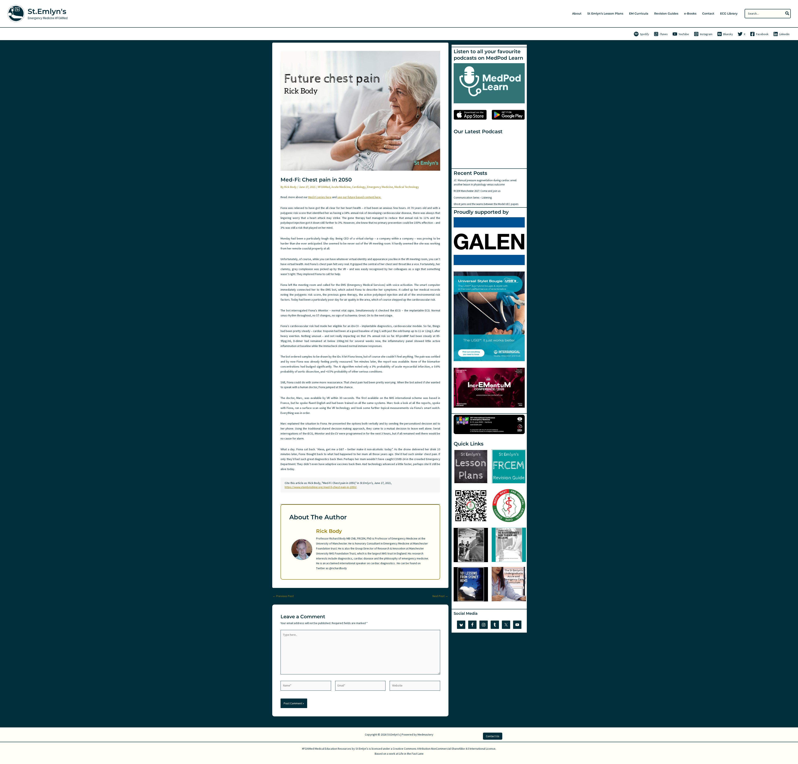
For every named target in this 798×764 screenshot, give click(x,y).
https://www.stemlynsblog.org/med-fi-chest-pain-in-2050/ (321, 487)
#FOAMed (324, 187)
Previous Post (283, 596)
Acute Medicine (341, 187)
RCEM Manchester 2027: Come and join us (477, 191)
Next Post (440, 596)
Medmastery (425, 734)
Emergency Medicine (380, 187)
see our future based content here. (359, 197)
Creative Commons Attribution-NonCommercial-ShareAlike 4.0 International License (444, 748)
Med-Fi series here (319, 197)
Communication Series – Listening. (473, 197)
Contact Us (492, 736)
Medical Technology (406, 187)
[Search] (787, 13)
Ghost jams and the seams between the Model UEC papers (486, 204)
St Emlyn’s (362, 748)
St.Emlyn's (47, 11)
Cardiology (359, 187)
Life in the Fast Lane (411, 753)
